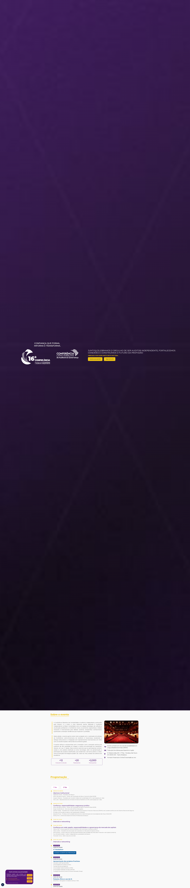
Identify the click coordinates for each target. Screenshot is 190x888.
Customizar (29, 875)
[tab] (55, 787)
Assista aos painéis (95, 359)
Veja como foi (110, 359)
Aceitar (29, 881)
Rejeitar (29, 878)
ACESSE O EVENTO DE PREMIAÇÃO (64, 852)
